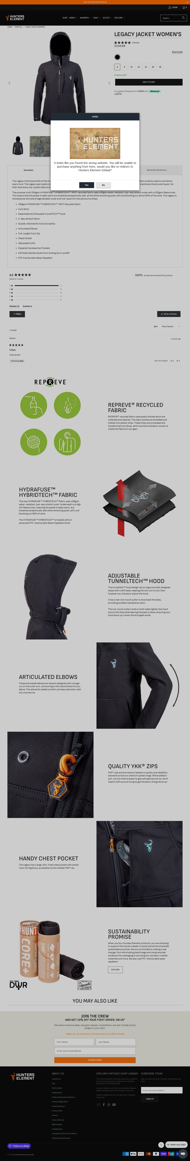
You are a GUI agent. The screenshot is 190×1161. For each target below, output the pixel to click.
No (103, 185)
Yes (86, 185)
